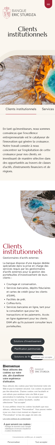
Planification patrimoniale (28, 349)
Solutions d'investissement (27, 341)
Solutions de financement (27, 357)
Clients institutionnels (21, 109)
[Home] (19, 4)
